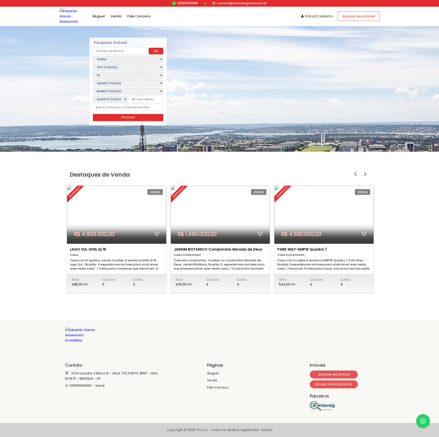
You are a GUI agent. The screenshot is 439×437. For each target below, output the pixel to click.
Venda (116, 16)
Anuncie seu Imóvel (358, 16)
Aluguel (98, 16)
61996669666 (187, 3)
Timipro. (202, 430)
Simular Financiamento (333, 384)
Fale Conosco (139, 16)
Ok (155, 51)
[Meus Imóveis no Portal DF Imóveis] (322, 409)
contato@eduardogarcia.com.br (242, 3)
